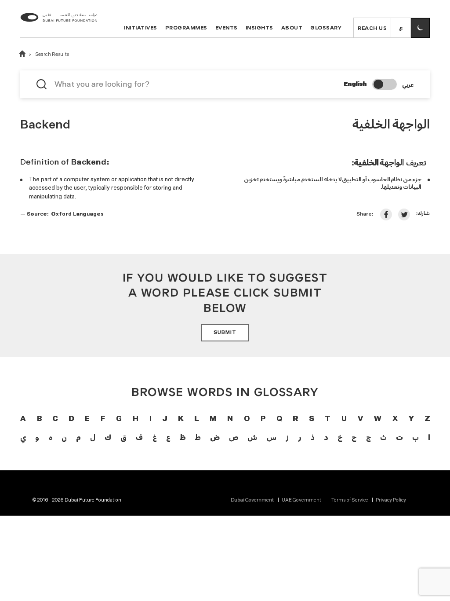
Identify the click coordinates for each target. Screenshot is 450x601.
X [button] (395, 419)
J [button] (164, 419)
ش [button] (252, 437)
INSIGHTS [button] (259, 27)
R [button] (295, 419)
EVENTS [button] (226, 27)
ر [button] (299, 437)
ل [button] (92, 437)
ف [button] (139, 437)
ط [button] (198, 437)
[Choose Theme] (420, 28)
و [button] (37, 437)
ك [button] (108, 437)
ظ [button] (182, 437)
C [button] (55, 419)
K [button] (180, 419)
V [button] (360, 419)
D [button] (71, 419)
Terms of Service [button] (349, 500)
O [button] (247, 419)
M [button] (213, 419)
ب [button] (415, 437)
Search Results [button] (52, 54)
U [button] (344, 419)
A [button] (23, 419)
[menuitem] (256, 500)
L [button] (196, 419)
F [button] (103, 419)
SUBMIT (225, 332)
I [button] (150, 419)
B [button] (39, 419)
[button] (400, 28)
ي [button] (23, 437)
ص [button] (233, 437)
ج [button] (368, 437)
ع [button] (168, 437)
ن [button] (64, 437)
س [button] (271, 437)
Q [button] (279, 419)
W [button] (377, 419)
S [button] (311, 419)
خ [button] (340, 437)
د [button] (326, 437)
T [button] (327, 419)
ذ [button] (313, 437)
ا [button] (429, 437)
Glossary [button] (325, 27)
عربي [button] (408, 84)
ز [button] (287, 437)
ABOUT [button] (292, 27)
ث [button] (383, 437)
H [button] (135, 419)
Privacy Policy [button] (391, 500)
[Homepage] (59, 24)
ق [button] (123, 437)
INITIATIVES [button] (140, 27)
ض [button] (214, 437)
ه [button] (50, 437)
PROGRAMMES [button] (186, 27)
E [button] (87, 419)
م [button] (78, 437)
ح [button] (354, 437)
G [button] (119, 419)
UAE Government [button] (301, 500)
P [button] (263, 419)
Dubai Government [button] (252, 500)
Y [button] (411, 419)
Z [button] (427, 419)
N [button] (230, 419)
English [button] (355, 84)
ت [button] (399, 437)
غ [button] (154, 437)
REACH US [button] (372, 28)
